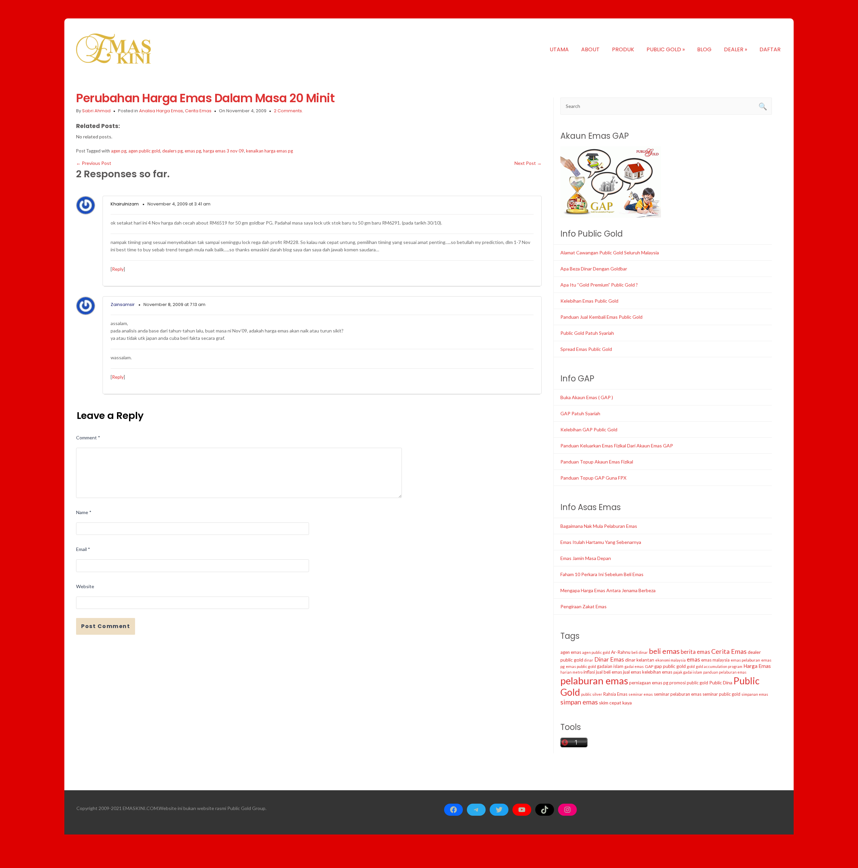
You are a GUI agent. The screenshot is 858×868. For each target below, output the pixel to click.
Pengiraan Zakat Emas (583, 606)
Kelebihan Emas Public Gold (589, 301)
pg (665, 682)
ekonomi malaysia (670, 660)
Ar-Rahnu (620, 652)
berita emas (695, 651)
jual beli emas (609, 672)
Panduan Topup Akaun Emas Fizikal (596, 461)
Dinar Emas (609, 659)
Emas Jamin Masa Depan (585, 558)
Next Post (528, 163)
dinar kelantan (639, 660)
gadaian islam (610, 666)
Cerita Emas (198, 111)
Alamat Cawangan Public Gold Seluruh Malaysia (609, 252)
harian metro (571, 672)
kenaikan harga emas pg (269, 150)
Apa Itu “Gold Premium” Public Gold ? (599, 285)
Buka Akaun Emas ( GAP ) (586, 397)
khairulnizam (125, 204)
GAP (649, 666)
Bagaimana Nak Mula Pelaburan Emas (598, 526)
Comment (88, 437)
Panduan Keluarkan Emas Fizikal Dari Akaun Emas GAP (616, 445)
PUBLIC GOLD (666, 49)
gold (691, 666)
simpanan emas (754, 694)
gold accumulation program (719, 666)
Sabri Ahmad (96, 111)
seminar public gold (721, 694)
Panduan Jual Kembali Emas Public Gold (601, 317)
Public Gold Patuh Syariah (587, 333)
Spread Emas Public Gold (586, 349)
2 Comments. (288, 111)
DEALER (735, 49)
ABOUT (590, 49)
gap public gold (670, 666)
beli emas (664, 651)
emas (693, 659)
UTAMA (559, 49)
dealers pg (172, 150)
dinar (588, 660)
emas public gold (581, 666)
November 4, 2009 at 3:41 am (178, 204)
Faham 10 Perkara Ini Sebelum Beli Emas (602, 574)
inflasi (589, 672)
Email (83, 549)
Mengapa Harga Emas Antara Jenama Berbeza (608, 590)
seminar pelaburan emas (677, 694)
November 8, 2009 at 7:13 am (174, 304)
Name (83, 512)
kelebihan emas (657, 672)
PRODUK (623, 49)
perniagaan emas (645, 682)
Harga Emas (757, 666)
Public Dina (720, 682)
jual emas (632, 672)
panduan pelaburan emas (724, 672)
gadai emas (634, 666)
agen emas (570, 652)
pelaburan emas (594, 680)
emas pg (193, 150)
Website (85, 586)
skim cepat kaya (615, 702)
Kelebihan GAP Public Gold (588, 429)
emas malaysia (715, 660)
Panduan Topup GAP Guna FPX (593, 478)
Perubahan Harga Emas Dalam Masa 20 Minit (205, 98)
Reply (118, 269)
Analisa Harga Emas (161, 111)
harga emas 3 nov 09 (223, 150)
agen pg (118, 150)
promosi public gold (688, 682)
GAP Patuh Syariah (580, 413)
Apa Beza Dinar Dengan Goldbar (593, 268)
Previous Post (93, 163)
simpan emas (579, 702)
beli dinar (639, 652)
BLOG (704, 49)
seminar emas (640, 694)
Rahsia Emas (615, 694)
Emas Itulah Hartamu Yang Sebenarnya (600, 542)
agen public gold (144, 150)
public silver (591, 694)
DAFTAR (770, 49)
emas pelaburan (745, 660)
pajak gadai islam (687, 672)
